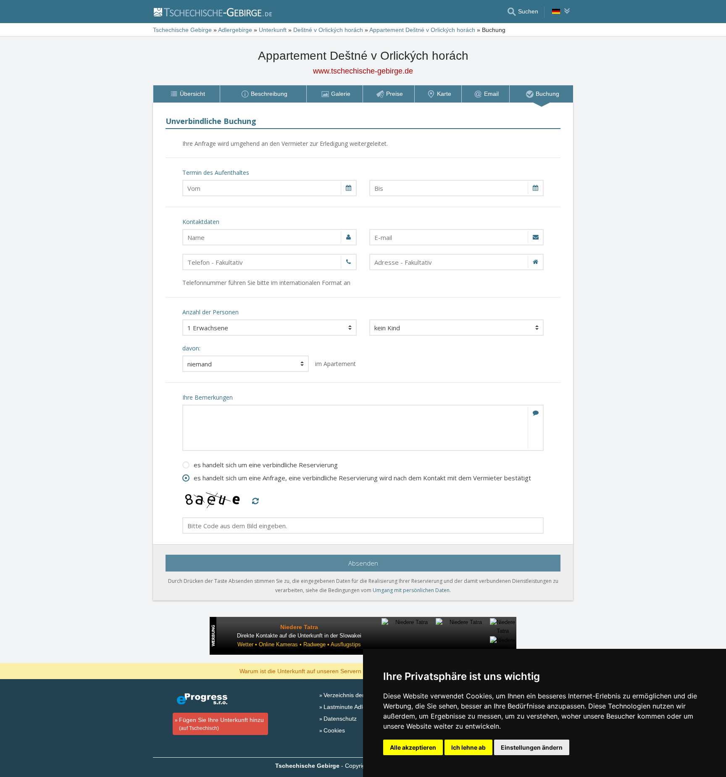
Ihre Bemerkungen (207, 397)
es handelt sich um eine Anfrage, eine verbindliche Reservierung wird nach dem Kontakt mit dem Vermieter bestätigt (362, 478)
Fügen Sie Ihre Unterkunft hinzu (221, 723)
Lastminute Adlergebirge (356, 706)
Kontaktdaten (200, 222)
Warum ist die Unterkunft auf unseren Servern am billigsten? (319, 671)
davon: (191, 348)
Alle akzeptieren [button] (413, 747)
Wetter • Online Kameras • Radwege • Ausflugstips (299, 644)
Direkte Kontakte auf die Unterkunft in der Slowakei (299, 635)
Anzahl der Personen (210, 312)
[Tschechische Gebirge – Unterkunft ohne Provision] (212, 11)
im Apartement (335, 364)
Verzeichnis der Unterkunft (359, 695)
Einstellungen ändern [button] (532, 747)
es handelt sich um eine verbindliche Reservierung (266, 465)
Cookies (334, 730)
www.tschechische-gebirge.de (363, 71)
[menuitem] (186, 94)
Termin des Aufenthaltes (215, 172)
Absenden (363, 563)
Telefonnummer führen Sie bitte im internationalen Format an (266, 283)
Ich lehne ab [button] (468, 747)
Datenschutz (340, 718)
